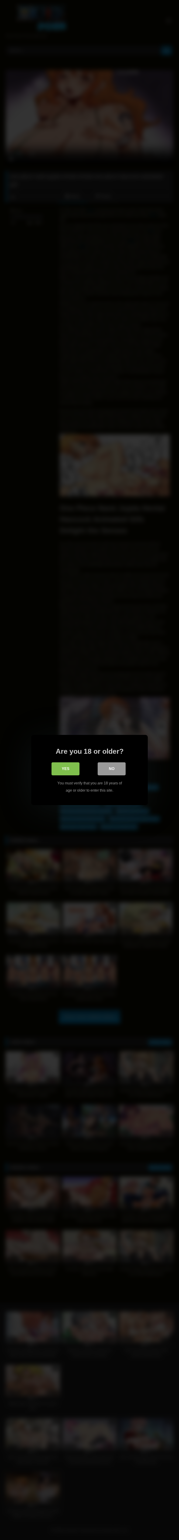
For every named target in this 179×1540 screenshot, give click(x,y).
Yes (65, 769)
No (111, 769)
